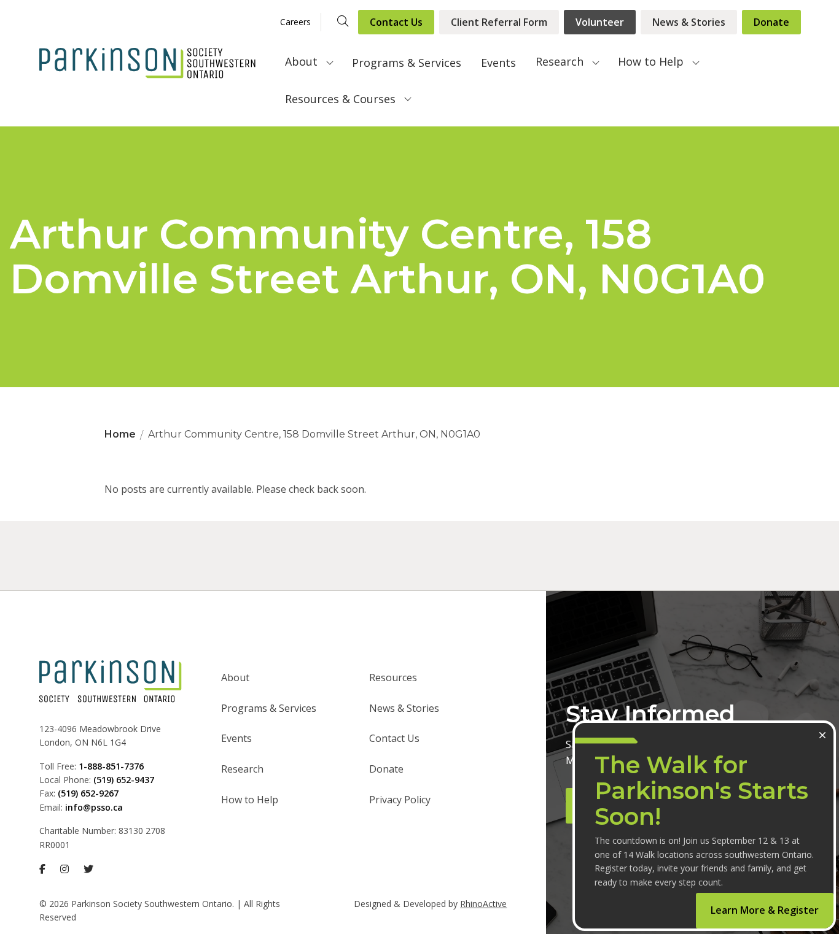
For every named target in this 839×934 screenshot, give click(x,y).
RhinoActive (483, 903)
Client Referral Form (499, 22)
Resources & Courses (340, 98)
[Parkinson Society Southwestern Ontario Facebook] (42, 869)
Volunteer (600, 22)
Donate (771, 22)
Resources (393, 677)
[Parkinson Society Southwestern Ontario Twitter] (88, 869)
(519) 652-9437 (123, 779)
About (301, 61)
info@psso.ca (94, 807)
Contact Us (396, 22)
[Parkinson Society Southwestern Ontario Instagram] (64, 869)
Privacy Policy (400, 799)
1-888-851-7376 (111, 766)
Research (559, 61)
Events (498, 62)
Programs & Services (406, 62)
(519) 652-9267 (88, 793)
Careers (295, 22)
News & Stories (688, 22)
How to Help (651, 61)
